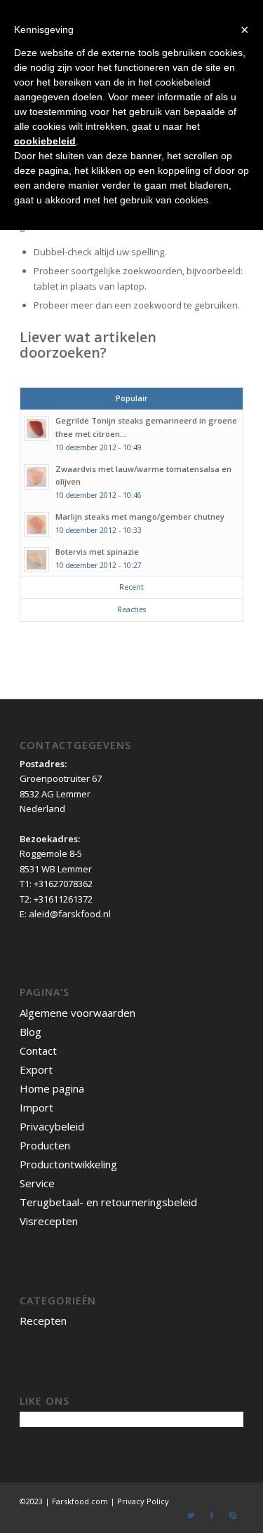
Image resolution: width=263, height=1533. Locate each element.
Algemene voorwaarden (77, 1013)
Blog (30, 1032)
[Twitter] (190, 1515)
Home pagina (52, 1088)
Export (36, 1069)
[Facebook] (211, 1515)
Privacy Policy (143, 1501)
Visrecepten (49, 1221)
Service (37, 1183)
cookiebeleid (45, 141)
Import (36, 1107)
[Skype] (232, 1515)
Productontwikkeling (68, 1164)
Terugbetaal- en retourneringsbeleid (108, 1202)
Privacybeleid (52, 1126)
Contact (38, 1051)
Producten (45, 1145)
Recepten (43, 1320)
